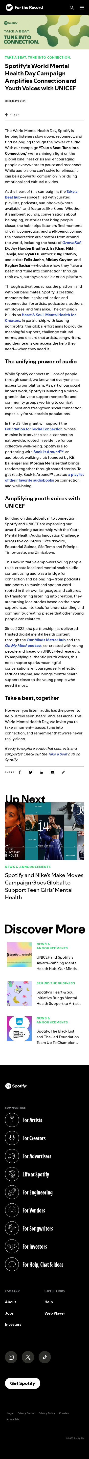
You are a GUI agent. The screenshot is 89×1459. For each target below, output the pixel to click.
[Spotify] (24, 7)
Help (48, 1301)
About (10, 1301)
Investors (13, 1324)
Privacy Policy (47, 1413)
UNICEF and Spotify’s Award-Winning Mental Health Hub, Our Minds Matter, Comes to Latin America (57, 969)
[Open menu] (82, 7)
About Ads (13, 1419)
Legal (10, 1413)
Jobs (9, 1313)
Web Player (54, 1313)
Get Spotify (25, 1383)
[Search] (72, 7)
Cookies (64, 1413)
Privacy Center (26, 1413)
